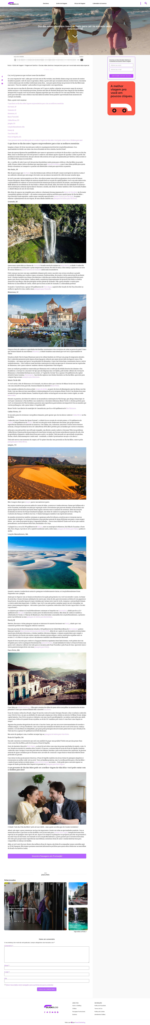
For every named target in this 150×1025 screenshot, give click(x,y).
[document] (75, 512)
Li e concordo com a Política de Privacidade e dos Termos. (75, 524)
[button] (95, 498)
